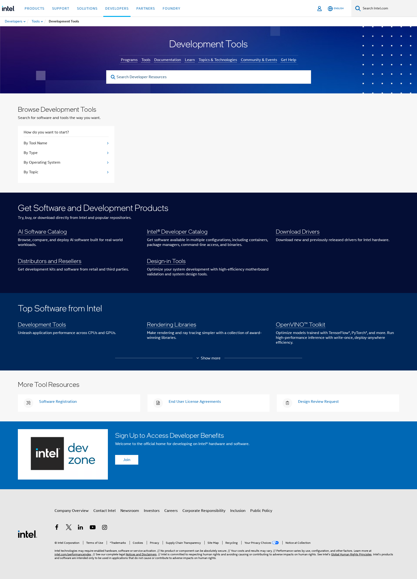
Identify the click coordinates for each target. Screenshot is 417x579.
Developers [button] (117, 8)
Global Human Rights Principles (351, 554)
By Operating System (42, 162)
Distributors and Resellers (49, 261)
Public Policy (261, 510)
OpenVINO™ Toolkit (300, 324)
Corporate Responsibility (203, 510)
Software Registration (58, 401)
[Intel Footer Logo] (27, 533)
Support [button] (60, 8)
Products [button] (34, 8)
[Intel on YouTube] (93, 528)
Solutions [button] (87, 8)
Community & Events (259, 59)
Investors (152, 510)
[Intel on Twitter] (69, 528)
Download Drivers (298, 231)
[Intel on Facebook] (57, 528)
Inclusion (237, 510)
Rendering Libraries (171, 324)
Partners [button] (145, 8)
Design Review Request (318, 401)
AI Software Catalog (42, 231)
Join (126, 459)
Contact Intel (104, 510)
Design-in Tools (166, 261)
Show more (211, 358)
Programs (129, 59)
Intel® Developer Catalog (177, 231)
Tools (145, 59)
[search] (113, 77)
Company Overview (72, 510)
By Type (31, 152)
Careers (171, 510)
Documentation (167, 59)
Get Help (288, 59)
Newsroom (129, 510)
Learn (190, 59)
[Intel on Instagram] (104, 528)
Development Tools (42, 324)
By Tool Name (35, 143)
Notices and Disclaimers (141, 554)
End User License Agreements (195, 401)
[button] (208, 242)
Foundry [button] (172, 8)
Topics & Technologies (218, 59)
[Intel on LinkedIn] (80, 528)
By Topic (31, 172)
